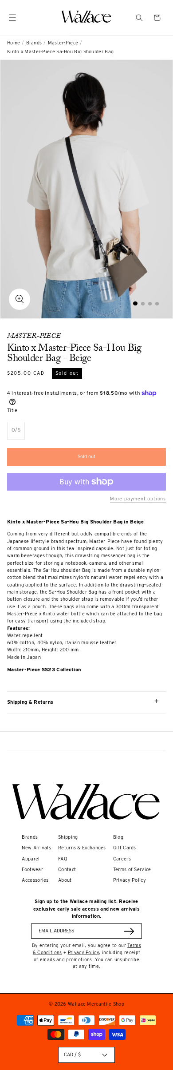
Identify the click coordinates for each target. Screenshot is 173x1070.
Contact (67, 869)
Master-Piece (63, 43)
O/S (18, 433)
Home (13, 43)
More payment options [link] (138, 499)
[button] (139, 17)
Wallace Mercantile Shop (96, 1004)
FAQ (62, 859)
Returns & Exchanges (82, 848)
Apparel (30, 859)
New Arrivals (36, 848)
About (65, 880)
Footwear (32, 869)
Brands (34, 43)
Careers (122, 859)
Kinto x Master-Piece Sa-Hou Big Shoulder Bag (60, 52)
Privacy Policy (129, 880)
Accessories (35, 880)
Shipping (68, 837)
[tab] (135, 303)
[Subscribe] (129, 931)
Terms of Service (132, 869)
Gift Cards (124, 848)
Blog (118, 837)
